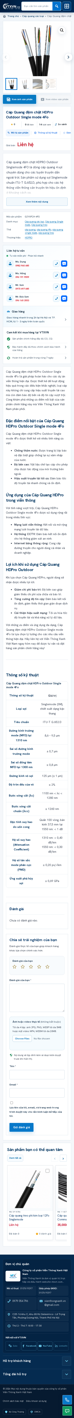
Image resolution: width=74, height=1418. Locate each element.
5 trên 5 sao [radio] (49, 968)
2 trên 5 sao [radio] (24, 968)
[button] (62, 30)
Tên (12, 1066)
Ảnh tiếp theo (68, 57)
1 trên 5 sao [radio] (16, 968)
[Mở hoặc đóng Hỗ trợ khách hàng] (66, 1361)
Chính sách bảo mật (13, 1401)
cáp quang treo (46, 232)
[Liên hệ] (67, 1399)
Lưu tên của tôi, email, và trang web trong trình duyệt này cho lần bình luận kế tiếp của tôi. (35, 1112)
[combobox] (37, 6)
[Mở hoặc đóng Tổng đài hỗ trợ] (66, 1374)
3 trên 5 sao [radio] (32, 968)
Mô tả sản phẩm (19, 132)
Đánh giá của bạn (23, 961)
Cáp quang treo (39, 224)
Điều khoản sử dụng (36, 1401)
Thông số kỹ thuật (47, 132)
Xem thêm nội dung (37, 201)
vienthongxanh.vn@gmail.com (55, 1303)
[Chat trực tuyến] (67, 1411)
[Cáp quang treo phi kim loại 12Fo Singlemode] (30, 1188)
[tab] (19, 99)
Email (13, 1084)
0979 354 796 (20, 1301)
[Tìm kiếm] (56, 6)
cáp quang (30, 229)
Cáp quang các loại (33, 16)
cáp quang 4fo (44, 229)
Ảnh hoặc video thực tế (37, 1021)
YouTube (47, 1345)
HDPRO (28, 237)
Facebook (31, 1345)
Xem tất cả (15, 1158)
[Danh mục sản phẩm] (66, 6)
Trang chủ (13, 16)
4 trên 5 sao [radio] (41, 968)
